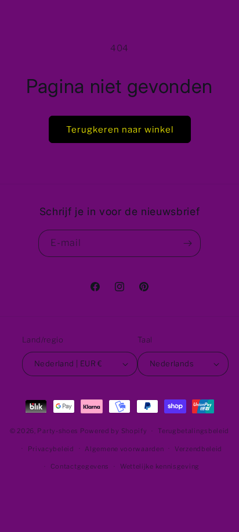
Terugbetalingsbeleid (193, 431)
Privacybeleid (51, 449)
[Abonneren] (187, 243)
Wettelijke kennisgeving (160, 466)
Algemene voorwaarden (124, 449)
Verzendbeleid (198, 449)
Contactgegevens (80, 466)
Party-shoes (57, 431)
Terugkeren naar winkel (119, 129)
